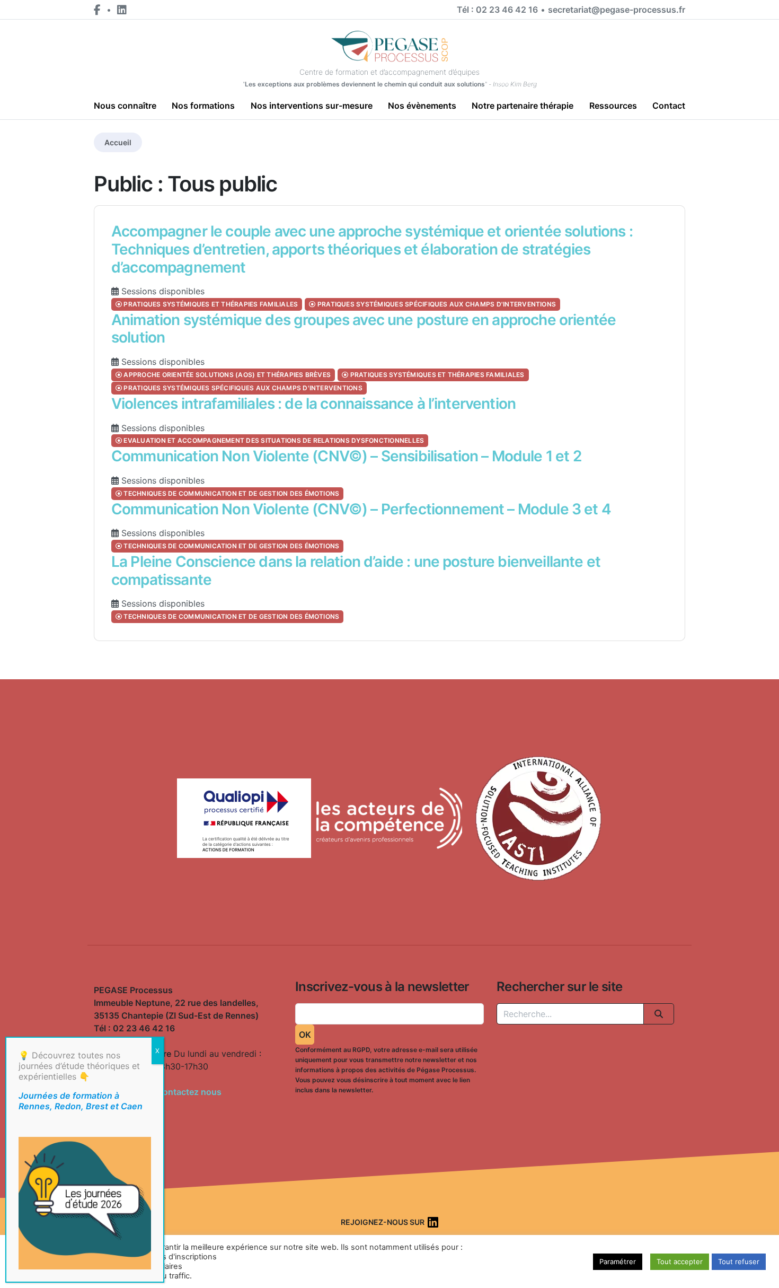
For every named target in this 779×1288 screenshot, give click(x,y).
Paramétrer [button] (617, 1261)
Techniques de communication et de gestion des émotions (230, 493)
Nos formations (203, 105)
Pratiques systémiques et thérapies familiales (210, 304)
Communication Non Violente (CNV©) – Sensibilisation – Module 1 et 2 (346, 456)
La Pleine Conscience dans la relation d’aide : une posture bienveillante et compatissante (355, 571)
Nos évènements (422, 105)
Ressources (613, 105)
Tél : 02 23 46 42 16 (497, 9)
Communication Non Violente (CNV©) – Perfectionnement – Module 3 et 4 (361, 509)
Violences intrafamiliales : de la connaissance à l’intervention (313, 404)
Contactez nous (189, 1092)
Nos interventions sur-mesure (312, 105)
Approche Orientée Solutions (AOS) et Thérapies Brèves (226, 375)
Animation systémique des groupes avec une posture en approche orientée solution (363, 329)
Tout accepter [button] (680, 1261)
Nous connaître (125, 105)
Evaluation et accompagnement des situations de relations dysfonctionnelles (273, 440)
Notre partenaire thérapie (522, 105)
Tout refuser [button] (738, 1261)
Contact (668, 105)
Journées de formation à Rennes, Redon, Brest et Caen (81, 1100)
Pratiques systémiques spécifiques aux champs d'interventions (436, 304)
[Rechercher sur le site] (658, 1013)
